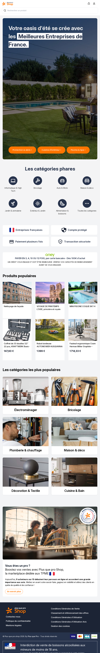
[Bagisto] (7, 4)
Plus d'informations (17, 314)
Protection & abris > (22, 150)
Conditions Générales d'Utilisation (66, 617)
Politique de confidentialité (18, 621)
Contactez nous (13, 616)
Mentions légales (13, 625)
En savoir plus (14, 591)
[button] (88, 3)
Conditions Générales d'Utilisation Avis (68, 622)
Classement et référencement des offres (69, 613)
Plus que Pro (33, 636)
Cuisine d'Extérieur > (51, 150)
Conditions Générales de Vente (65, 608)
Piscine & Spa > (78, 150)
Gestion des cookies (60, 626)
